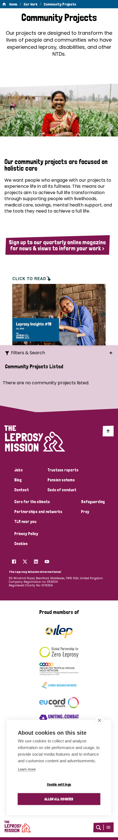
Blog (18, 479)
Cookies (21, 543)
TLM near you (25, 521)
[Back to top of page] (108, 430)
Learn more (27, 769)
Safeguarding (93, 501)
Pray (85, 511)
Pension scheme (61, 479)
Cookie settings (59, 784)
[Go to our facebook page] (14, 560)
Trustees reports (62, 470)
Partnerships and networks (38, 511)
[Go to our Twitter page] (25, 560)
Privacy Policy (26, 533)
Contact (21, 489)
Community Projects (60, 4)
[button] (108, 827)
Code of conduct (61, 489)
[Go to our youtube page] (47, 560)
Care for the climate (32, 501)
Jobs (18, 470)
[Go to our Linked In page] (36, 560)
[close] (99, 720)
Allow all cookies (58, 799)
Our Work (30, 4)
